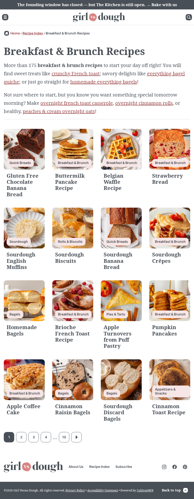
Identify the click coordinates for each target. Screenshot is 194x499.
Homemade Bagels (22, 330)
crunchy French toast (76, 73)
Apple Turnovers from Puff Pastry (118, 336)
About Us (76, 467)
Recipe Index (32, 33)
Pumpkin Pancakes (164, 330)
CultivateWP (145, 490)
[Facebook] (174, 467)
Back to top (171, 490)
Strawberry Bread (167, 178)
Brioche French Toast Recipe (72, 333)
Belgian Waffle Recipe (113, 182)
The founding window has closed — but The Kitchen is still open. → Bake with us (97, 4)
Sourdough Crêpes (166, 257)
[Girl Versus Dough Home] (99, 17)
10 (64, 437)
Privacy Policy (75, 490)
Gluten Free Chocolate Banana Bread (23, 185)
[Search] (189, 17)
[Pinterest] (185, 467)
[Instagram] (164, 467)
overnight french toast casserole (76, 103)
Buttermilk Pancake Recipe (70, 182)
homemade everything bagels (103, 82)
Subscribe (123, 467)
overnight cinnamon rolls (144, 103)
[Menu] (5, 17)
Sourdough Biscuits (69, 257)
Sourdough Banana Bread (118, 260)
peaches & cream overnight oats (59, 111)
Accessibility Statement (102, 490)
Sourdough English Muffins (21, 260)
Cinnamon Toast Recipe (168, 409)
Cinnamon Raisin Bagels (72, 409)
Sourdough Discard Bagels (118, 412)
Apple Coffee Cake (23, 409)
